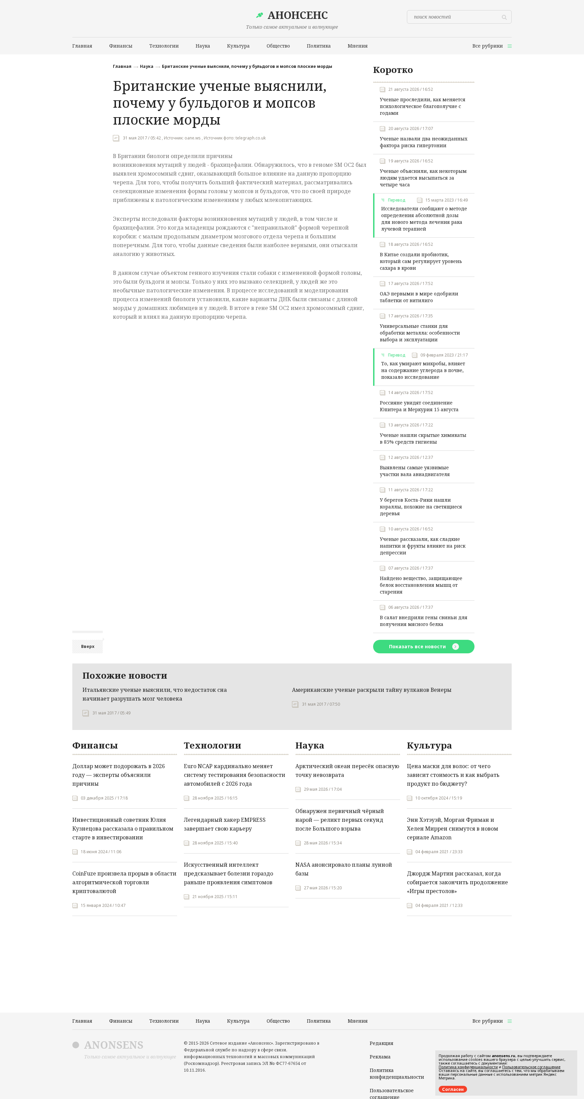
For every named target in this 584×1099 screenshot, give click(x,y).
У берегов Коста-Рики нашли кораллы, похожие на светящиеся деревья (421, 507)
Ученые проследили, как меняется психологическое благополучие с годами (422, 106)
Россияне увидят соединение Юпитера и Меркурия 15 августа (419, 406)
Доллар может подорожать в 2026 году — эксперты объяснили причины (118, 774)
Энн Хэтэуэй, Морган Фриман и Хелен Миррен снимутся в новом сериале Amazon (452, 828)
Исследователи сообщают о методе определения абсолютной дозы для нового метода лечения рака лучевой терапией (424, 218)
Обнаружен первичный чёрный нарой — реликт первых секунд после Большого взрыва (339, 819)
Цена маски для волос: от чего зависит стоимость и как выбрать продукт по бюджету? (453, 774)
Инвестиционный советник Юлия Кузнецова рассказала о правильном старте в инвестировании (122, 828)
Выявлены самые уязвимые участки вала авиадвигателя (415, 470)
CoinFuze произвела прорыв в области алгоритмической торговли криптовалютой (124, 882)
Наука (146, 66)
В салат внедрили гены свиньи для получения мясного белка (423, 620)
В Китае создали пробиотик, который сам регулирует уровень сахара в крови (421, 261)
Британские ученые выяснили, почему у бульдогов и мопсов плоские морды (247, 66)
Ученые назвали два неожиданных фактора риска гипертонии (423, 142)
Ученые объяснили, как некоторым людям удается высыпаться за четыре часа (423, 178)
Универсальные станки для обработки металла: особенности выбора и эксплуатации (420, 333)
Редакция (381, 1043)
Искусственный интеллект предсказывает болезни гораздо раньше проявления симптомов (228, 873)
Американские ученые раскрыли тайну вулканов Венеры (372, 690)
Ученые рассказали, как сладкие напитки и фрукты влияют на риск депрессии (422, 546)
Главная (122, 66)
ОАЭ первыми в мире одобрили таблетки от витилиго (419, 297)
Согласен (453, 1089)
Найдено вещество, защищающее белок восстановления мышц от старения (421, 585)
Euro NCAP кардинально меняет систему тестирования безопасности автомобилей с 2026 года (234, 774)
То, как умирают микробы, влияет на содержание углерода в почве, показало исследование (423, 370)
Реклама (380, 1056)
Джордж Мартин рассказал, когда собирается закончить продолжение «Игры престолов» (457, 882)
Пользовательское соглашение (531, 1066)
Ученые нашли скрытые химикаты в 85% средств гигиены (423, 438)
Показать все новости (418, 646)
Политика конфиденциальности (397, 1073)
